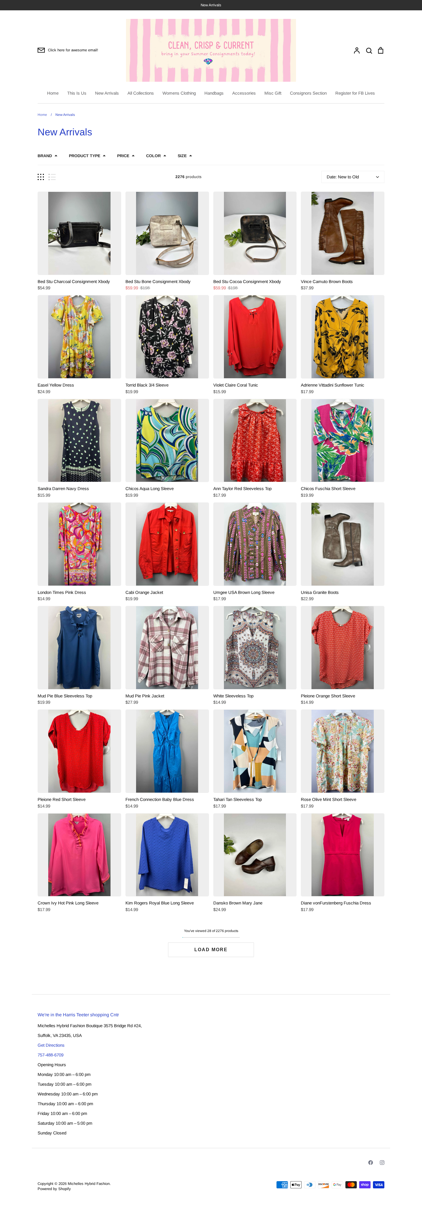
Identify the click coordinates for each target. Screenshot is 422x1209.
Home (53, 93)
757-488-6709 (50, 1054)
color (153, 156)
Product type (84, 156)
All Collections (140, 93)
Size (182, 156)
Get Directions (51, 1045)
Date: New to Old (343, 176)
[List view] (52, 177)
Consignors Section (308, 93)
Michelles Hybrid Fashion (89, 1183)
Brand (45, 156)
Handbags (214, 93)
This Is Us (76, 93)
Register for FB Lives (355, 93)
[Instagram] (382, 1162)
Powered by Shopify (54, 1189)
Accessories (244, 93)
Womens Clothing (179, 93)
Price (123, 156)
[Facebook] (370, 1162)
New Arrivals (107, 93)
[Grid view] (41, 177)
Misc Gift (272, 93)
